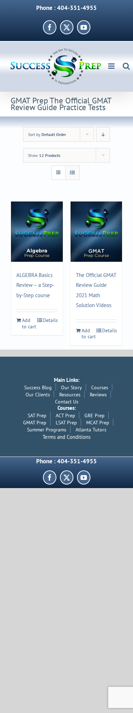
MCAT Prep (97, 422)
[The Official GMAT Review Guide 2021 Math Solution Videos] (96, 232)
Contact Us (66, 402)
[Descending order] (103, 134)
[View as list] (72, 173)
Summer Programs (46, 430)
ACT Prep (65, 415)
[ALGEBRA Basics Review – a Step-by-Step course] (37, 232)
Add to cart (29, 323)
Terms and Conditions (66, 437)
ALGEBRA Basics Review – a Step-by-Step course (35, 285)
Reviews (98, 394)
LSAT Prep (66, 422)
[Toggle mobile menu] (112, 66)
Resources (70, 394)
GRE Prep (94, 415)
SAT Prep (37, 415)
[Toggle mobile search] (126, 66)
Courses (99, 387)
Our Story (71, 387)
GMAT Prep (34, 422)
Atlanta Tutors (91, 430)
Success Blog (38, 387)
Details (50, 320)
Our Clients (38, 394)
